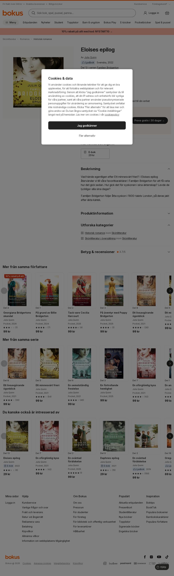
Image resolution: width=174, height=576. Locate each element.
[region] (87, 107)
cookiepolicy (112, 114)
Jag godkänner (87, 125)
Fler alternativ (87, 135)
